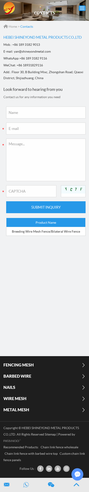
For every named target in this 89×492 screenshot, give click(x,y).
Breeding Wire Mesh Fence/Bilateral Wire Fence (46, 231)
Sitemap (50, 434)
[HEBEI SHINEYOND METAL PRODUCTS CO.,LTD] (9, 8)
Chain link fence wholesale (59, 447)
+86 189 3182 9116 (33, 58)
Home (13, 26)
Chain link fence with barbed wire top (31, 453)
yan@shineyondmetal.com (32, 51)
